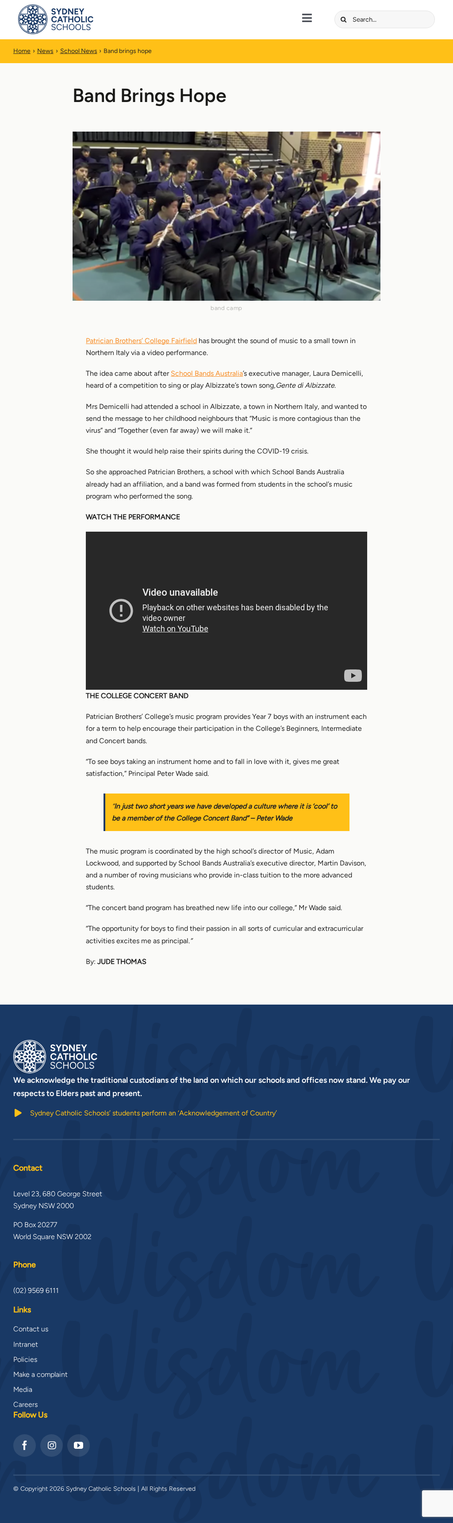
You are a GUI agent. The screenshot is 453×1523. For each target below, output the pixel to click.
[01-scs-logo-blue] (55, 8)
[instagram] (51, 1445)
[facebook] (24, 1445)
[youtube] (78, 1445)
